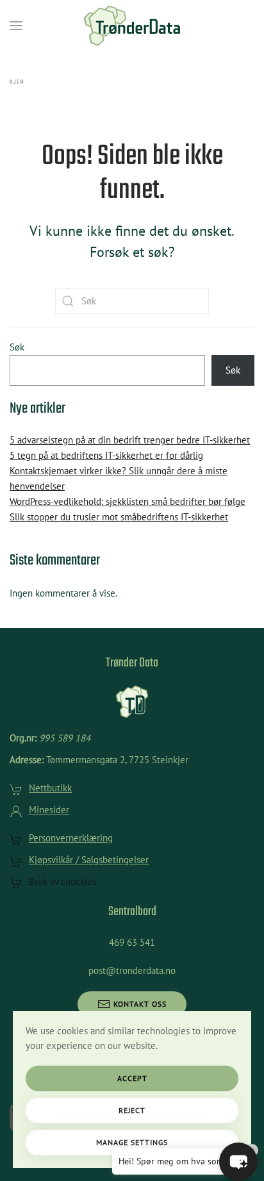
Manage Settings (132, 1142)
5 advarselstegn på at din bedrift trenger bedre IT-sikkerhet (130, 440)
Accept (132, 1078)
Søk (17, 347)
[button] (16, 25)
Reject (132, 1110)
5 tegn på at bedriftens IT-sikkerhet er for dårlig (106, 455)
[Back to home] (132, 25)
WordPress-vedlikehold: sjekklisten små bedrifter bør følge (127, 501)
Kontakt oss (140, 1004)
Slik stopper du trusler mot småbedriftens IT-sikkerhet (119, 517)
